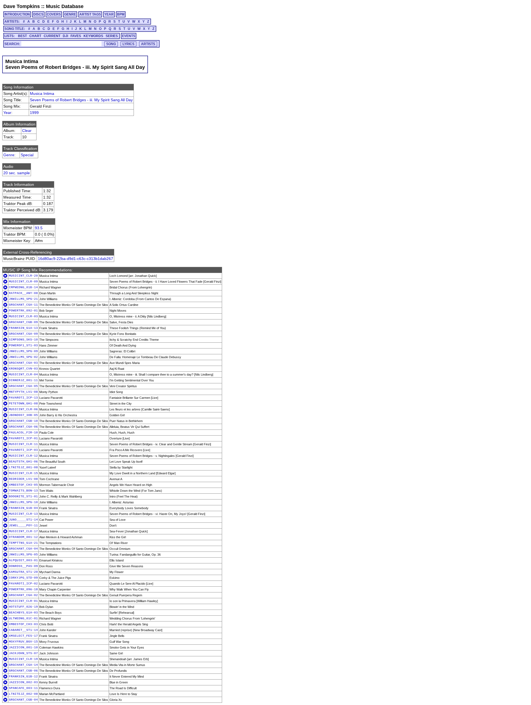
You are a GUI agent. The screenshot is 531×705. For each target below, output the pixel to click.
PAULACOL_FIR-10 (23, 432)
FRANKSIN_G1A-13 (23, 328)
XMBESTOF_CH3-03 (23, 624)
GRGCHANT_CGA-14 (23, 665)
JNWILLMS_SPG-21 (23, 299)
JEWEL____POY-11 (23, 525)
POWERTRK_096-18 (23, 589)
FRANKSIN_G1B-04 (23, 508)
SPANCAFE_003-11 (23, 688)
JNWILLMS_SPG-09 (23, 351)
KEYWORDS (93, 36)
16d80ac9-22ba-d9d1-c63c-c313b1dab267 (75, 258)
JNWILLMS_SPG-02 (23, 357)
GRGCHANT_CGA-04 (23, 548)
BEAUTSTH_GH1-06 (23, 461)
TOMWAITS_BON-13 (23, 490)
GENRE (70, 14)
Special (27, 155)
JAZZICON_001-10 (23, 647)
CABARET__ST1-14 (23, 630)
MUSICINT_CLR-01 (23, 601)
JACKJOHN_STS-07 (23, 653)
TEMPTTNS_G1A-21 (23, 543)
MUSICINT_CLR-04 (23, 374)
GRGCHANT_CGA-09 (23, 333)
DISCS (38, 14)
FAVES (76, 36)
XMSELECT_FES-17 (23, 636)
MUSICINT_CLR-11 (23, 444)
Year (7, 112)
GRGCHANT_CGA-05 (23, 386)
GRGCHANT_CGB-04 (23, 699)
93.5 (39, 228)
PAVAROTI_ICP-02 (23, 583)
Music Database (65, 6)
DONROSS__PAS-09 (23, 566)
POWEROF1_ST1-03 (23, 345)
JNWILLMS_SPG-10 (23, 502)
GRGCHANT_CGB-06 (23, 670)
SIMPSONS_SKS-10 (23, 339)
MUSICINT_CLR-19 (23, 659)
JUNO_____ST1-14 (23, 519)
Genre (8, 155)
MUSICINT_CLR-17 (23, 531)
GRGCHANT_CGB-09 (23, 322)
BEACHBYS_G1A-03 (23, 612)
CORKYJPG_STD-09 (23, 577)
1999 (34, 112)
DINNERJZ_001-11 (23, 380)
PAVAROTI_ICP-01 (23, 438)
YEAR (109, 14)
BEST (22, 36)
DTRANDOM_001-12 (23, 537)
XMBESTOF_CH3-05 (23, 485)
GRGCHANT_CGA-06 (23, 426)
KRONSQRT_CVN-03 (23, 368)
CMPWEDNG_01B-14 (23, 287)
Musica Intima (42, 93)
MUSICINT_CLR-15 (23, 473)
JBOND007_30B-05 (23, 415)
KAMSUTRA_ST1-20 (23, 572)
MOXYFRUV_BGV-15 (23, 641)
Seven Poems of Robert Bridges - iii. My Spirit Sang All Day (81, 100)
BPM (120, 14)
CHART (35, 36)
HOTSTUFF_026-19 (23, 606)
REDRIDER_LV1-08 (23, 479)
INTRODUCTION (17, 14)
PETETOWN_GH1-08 (23, 403)
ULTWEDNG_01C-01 (23, 618)
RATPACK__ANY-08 (23, 293)
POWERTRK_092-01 (23, 310)
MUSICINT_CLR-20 (23, 275)
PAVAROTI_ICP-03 (23, 450)
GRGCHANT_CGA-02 (23, 595)
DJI (65, 36)
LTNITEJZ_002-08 (23, 694)
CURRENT (52, 36)
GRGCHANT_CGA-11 (23, 304)
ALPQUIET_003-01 (23, 560)
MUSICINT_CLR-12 (23, 455)
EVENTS (128, 36)
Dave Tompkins (21, 6)
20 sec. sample (16, 173)
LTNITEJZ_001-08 (23, 467)
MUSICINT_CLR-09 (23, 281)
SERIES (112, 36)
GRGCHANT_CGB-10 (23, 421)
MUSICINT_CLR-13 (23, 514)
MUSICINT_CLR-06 (23, 409)
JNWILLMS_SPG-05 (23, 554)
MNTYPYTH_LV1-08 (23, 392)
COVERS (54, 14)
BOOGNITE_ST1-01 (23, 496)
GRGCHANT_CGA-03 (23, 363)
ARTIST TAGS (90, 14)
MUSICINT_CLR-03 (23, 316)
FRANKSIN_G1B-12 (23, 676)
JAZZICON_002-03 (23, 682)
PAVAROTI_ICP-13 (23, 397)
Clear (27, 130)
